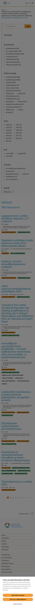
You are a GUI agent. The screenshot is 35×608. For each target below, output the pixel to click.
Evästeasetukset (17, 604)
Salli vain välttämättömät (18, 599)
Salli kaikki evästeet (17, 595)
